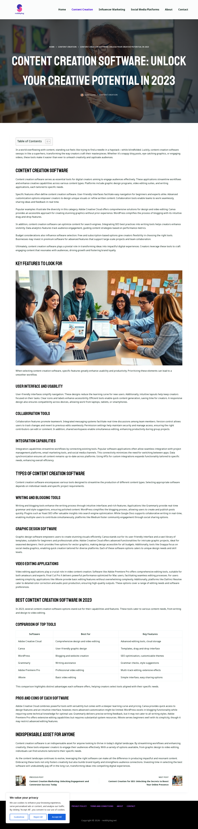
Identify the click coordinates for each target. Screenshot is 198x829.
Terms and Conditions (101, 806)
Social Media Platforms (145, 9)
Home (62, 9)
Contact (183, 9)
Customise (19, 817)
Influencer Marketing (112, 9)
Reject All (38, 817)
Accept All (57, 817)
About (168, 9)
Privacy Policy (79, 806)
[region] (38, 808)
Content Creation (82, 9)
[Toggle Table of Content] (46, 141)
